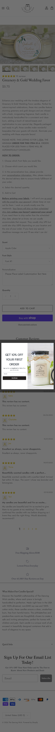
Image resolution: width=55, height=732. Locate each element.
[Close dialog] (52, 344)
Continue (14, 378)
